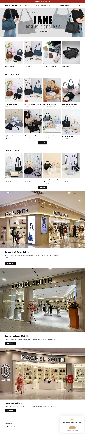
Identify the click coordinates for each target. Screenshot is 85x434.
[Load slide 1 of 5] (37, 39)
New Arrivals (9, 66)
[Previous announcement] (5, 1)
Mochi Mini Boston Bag (11, 104)
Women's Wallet (48, 66)
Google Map (10, 263)
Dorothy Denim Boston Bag (50, 135)
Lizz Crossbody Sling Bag (49, 104)
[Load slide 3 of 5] (41, 39)
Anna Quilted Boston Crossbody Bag (51, 180)
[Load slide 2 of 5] (39, 39)
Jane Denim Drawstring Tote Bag (33, 104)
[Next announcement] (79, 1)
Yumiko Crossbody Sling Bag (69, 104)
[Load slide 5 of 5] (45, 39)
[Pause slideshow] (51, 38)
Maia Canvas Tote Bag (67, 136)
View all (42, 142)
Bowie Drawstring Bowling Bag (32, 180)
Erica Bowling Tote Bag (68, 180)
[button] (26, 5)
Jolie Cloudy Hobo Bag (11, 180)
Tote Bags (27, 66)
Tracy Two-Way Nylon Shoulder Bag (13, 136)
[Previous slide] (33, 38)
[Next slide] (48, 38)
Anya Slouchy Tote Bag (30, 135)
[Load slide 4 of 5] (43, 39)
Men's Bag (65, 66)
